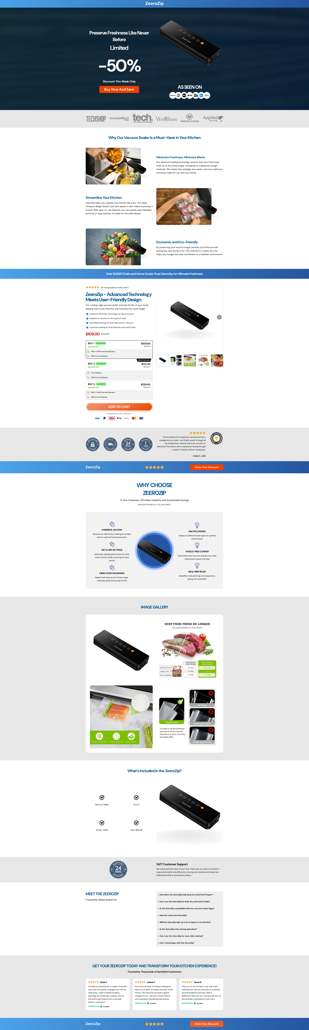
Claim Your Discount (206, 467)
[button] (119, 344)
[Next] (219, 317)
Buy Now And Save (119, 89)
